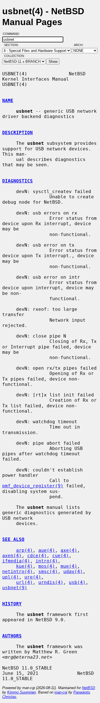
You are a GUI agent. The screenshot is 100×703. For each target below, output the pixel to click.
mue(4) (69, 566)
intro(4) (47, 561)
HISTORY (12, 603)
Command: (13, 33)
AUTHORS (12, 636)
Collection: (14, 55)
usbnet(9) (14, 587)
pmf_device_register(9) (32, 485)
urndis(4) (50, 582)
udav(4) (73, 571)
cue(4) (60, 555)
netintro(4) (17, 571)
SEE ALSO (13, 539)
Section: (12, 45)
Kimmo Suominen (21, 692)
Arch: (81, 45)
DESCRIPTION (17, 132)
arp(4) (24, 550)
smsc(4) (48, 571)
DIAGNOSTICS (17, 181)
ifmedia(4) (16, 561)
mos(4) (46, 566)
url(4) (24, 582)
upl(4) (10, 577)
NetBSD (88, 688)
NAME (7, 100)
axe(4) (69, 550)
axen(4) (12, 555)
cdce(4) (37, 555)
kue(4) (24, 566)
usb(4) (77, 582)
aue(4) (46, 550)
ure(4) (32, 577)
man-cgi (60, 692)
